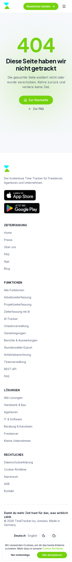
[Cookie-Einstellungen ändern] (54, 536)
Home (8, 232)
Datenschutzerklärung (18, 462)
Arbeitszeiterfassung (17, 297)
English (32, 535)
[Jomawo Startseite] (6, 6)
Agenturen (11, 412)
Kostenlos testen (38, 6)
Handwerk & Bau (15, 405)
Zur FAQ (38, 108)
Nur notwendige (20, 554)
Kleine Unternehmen (17, 440)
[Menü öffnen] (64, 6)
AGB (7, 483)
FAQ (6, 254)
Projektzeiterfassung (17, 304)
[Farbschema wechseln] (44, 536)
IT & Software (13, 419)
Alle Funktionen (14, 290)
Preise (8, 240)
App (6, 261)
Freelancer (11, 433)
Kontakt (9, 491)
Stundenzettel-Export (18, 347)
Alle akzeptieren (52, 554)
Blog (7, 268)
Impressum (11, 476)
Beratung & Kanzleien (18, 426)
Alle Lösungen (13, 397)
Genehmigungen (15, 333)
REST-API (10, 369)
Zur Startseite (38, 100)
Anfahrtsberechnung (17, 354)
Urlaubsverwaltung (16, 326)
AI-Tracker (11, 318)
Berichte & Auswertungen (20, 340)
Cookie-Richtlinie (52, 548)
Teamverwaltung (15, 362)
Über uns (10, 247)
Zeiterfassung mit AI (17, 311)
